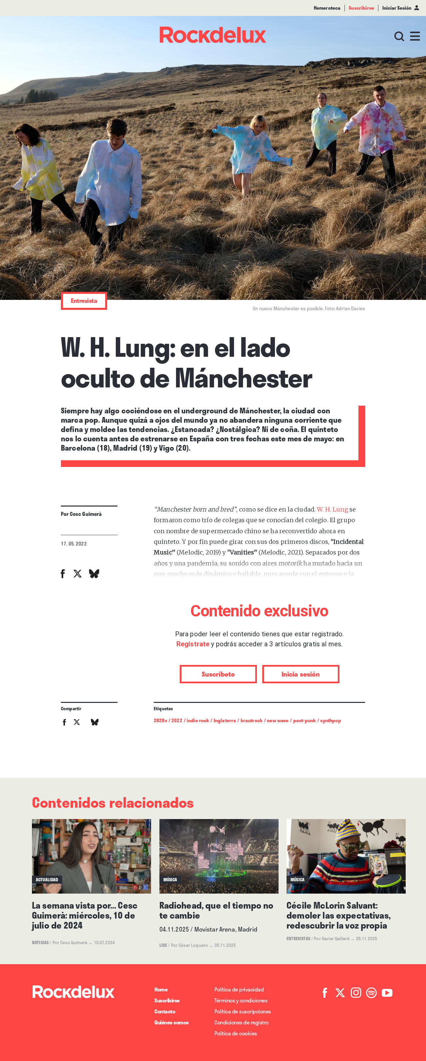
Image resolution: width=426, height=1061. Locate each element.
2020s (160, 720)
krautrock (252, 720)
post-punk (304, 720)
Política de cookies (235, 1033)
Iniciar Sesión (396, 8)
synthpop (330, 720)
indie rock (198, 720)
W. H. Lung (332, 509)
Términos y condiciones (240, 1000)
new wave (278, 720)
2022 (176, 720)
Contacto (164, 1011)
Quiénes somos (171, 1022)
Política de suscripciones (242, 1011)
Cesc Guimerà (86, 514)
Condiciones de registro (241, 1022)
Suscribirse (167, 1000)
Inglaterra (225, 720)
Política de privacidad (239, 989)
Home (160, 989)
